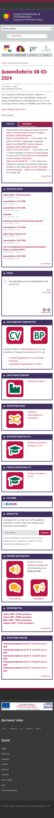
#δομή (35, 147)
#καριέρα (41, 133)
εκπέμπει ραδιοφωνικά (37, 565)
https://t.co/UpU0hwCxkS (17, 138)
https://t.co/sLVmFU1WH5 (17, 150)
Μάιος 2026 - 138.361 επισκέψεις (17, 620)
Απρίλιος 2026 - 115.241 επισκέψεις (18, 623)
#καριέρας (11, 135)
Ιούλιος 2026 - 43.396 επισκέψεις (17, 195)
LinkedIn (4, 764)
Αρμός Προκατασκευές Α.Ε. (14, 234)
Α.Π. (49, 290)
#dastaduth (27, 135)
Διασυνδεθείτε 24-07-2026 (14, 208)
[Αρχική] (27, 21)
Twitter (3, 749)
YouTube (5, 775)
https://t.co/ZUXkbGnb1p (36, 170)
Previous (44, 310)
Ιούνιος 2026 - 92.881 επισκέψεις (17, 617)
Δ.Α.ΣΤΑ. (3, 728)
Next (49, 310)
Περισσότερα (46, 264)
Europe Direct (29, 728)
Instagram (5, 759)
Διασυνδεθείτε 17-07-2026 (14, 227)
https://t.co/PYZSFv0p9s (37, 167)
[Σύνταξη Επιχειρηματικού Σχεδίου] (39, 343)
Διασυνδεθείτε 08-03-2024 (13, 109)
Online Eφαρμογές (29, 349)
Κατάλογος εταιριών (36, 381)
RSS (3, 785)
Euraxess (38, 728)
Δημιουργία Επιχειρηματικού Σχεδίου (25, 364)
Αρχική (4, 63)
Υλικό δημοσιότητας (9, 790)
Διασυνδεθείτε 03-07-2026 (14, 256)
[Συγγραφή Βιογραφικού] (15, 343)
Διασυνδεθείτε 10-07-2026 (14, 240)
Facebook (5, 754)
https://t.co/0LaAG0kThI (17, 161)
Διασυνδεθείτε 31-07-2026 (14, 201)
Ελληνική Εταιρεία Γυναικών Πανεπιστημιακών (23, 221)
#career (32, 133)
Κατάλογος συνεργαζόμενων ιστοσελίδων (35, 415)
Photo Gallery (6, 780)
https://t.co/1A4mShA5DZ (17, 133)
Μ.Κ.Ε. (21, 728)
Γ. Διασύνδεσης (13, 728)
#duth (18, 135)
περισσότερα (46, 176)
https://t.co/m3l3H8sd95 (37, 155)
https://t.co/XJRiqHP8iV (16, 144)
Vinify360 (7, 214)
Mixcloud (5, 769)
